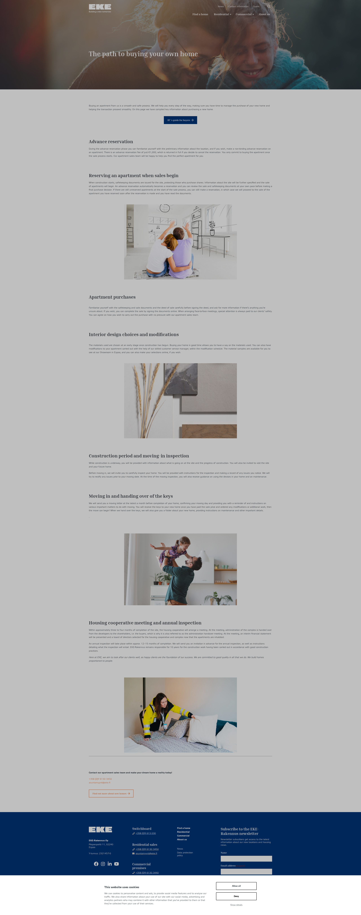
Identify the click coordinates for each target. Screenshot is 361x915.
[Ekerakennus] (100, 8)
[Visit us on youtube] (116, 864)
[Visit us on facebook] (96, 864)
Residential (221, 14)
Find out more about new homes (109, 793)
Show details (236, 905)
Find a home (200, 14)
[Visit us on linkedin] (109, 864)
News (221, 6)
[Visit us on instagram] (103, 864)
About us (264, 14)
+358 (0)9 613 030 (146, 833)
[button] (268, 6)
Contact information (238, 6)
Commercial (244, 14)
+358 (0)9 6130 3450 (100, 779)
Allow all (236, 886)
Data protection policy (185, 854)
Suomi (256, 6)
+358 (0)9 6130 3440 (147, 872)
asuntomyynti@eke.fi (99, 782)
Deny (236, 896)
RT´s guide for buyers (179, 120)
